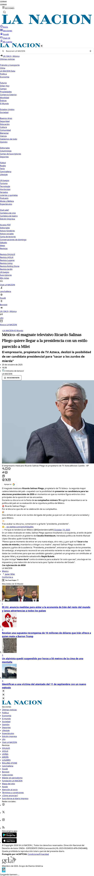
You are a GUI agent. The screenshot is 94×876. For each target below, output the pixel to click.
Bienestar (4, 133)
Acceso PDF (5, 224)
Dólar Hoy (4, 85)
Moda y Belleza (7, 201)
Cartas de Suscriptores (10, 153)
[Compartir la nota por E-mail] (9, 480)
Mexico (5, 571)
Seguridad (5, 121)
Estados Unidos (7, 109)
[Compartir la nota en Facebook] (3, 480)
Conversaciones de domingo (13, 239)
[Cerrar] (41, 46)
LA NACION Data (7, 71)
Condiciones (33, 854)
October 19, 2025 (62, 529)
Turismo (4, 183)
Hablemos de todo (8, 139)
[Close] (3, 691)
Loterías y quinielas (9, 195)
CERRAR (3, 2)
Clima (2, 68)
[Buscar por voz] (90, 51)
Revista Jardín (6, 269)
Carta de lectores (8, 236)
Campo (3, 88)
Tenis (2, 168)
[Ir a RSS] (3, 828)
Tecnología (5, 186)
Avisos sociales (7, 233)
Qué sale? (4, 210)
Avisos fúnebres (7, 230)
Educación (5, 124)
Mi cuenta (7, 41)
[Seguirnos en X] (3, 812)
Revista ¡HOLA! (6, 257)
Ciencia (3, 136)
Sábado (3, 242)
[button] (47, 184)
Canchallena (5, 171)
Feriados (4, 192)
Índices (3, 100)
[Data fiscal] (3, 871)
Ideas (2, 245)
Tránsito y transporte (10, 65)
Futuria (3, 82)
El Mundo (18, 330)
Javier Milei (10, 574)
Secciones (7, 30)
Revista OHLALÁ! (7, 254)
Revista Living (6, 263)
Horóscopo (5, 189)
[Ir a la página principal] (47, 23)
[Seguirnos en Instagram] (3, 820)
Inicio (5, 27)
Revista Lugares (7, 260)
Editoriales (5, 148)
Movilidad (4, 97)
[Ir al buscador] (4, 12)
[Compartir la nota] (3, 472)
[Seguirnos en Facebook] (3, 805)
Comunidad (5, 130)
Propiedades (6, 91)
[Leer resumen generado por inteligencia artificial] (3, 468)
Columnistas (6, 151)
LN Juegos (4, 180)
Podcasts (4, 198)
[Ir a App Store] (9, 842)
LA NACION (7, 330)
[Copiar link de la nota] (3, 476)
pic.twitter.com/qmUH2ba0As (20, 526)
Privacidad (44, 854)
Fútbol (3, 162)
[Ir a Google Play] (9, 836)
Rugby (3, 165)
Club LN (6, 38)
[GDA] (9, 863)
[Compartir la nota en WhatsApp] (6, 472)
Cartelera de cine (8, 213)
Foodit (6, 34)
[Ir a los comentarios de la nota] (9, 468)
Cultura (3, 127)
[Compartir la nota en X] (6, 480)
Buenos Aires (6, 118)
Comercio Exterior (8, 94)
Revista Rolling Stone (9, 266)
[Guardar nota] (6, 468)
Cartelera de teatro (9, 216)
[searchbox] (46, 51)
